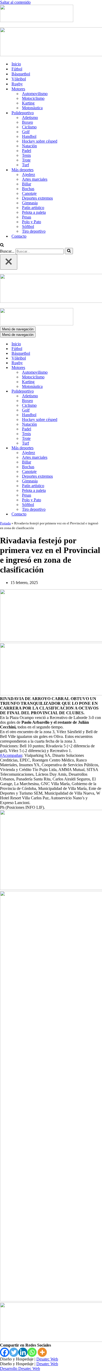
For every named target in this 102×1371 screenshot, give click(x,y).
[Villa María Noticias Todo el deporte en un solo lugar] (36, 20)
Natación (29, 146)
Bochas (28, 188)
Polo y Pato (31, 222)
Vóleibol (19, 79)
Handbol (29, 136)
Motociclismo (33, 98)
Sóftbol (28, 226)
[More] (42, 1352)
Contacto (19, 236)
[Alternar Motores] (91, 368)
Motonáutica (32, 108)
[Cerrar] (8, 262)
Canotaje (29, 193)
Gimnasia (30, 203)
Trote (26, 160)
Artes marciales (34, 179)
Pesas (26, 217)
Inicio (16, 64)
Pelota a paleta (34, 212)
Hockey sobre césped (39, 141)
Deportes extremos (37, 198)
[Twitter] (13, 1352)
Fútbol (17, 69)
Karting (28, 103)
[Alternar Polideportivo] (91, 391)
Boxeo (27, 122)
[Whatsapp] (32, 1352)
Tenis (26, 155)
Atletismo (30, 117)
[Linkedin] (22, 1352)
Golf (26, 131)
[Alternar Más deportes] (91, 448)
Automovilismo (35, 93)
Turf (25, 165)
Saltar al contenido (15, 2)
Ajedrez (28, 174)
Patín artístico (33, 207)
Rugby (17, 84)
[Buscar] (2, 245)
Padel (26, 150)
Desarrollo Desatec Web (20, 1368)
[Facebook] (4, 1352)
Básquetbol (21, 74)
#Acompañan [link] (11, 755)
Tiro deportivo (34, 231)
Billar (26, 184)
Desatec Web (47, 1359)
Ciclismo (29, 127)
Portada (5, 523)
